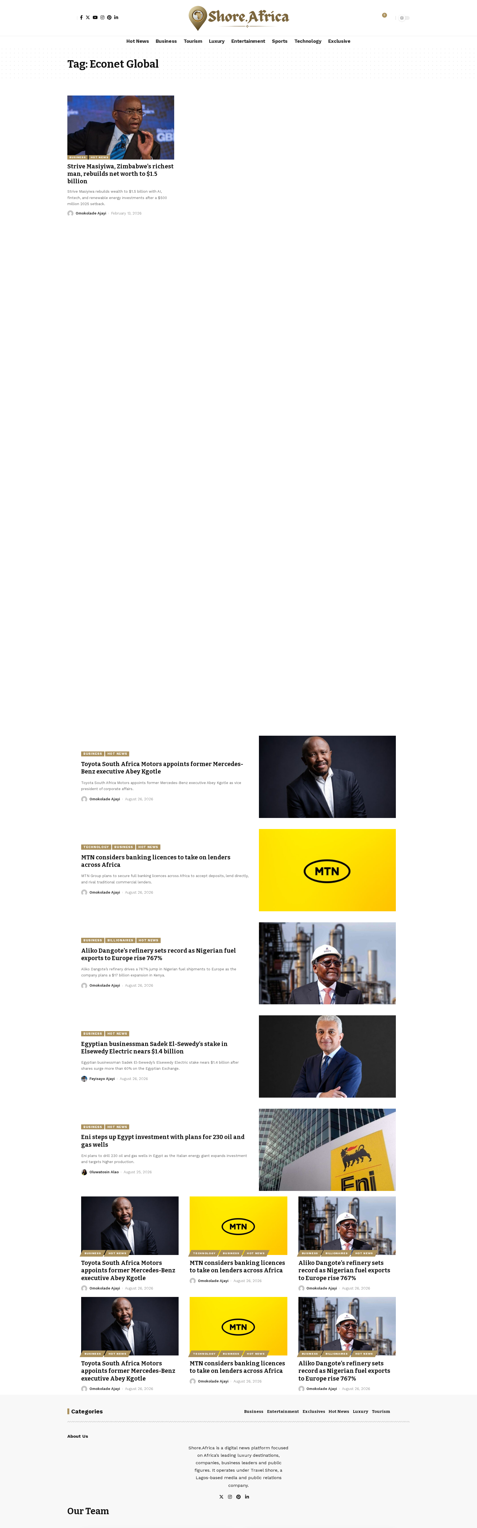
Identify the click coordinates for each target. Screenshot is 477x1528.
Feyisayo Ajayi (102, 1079)
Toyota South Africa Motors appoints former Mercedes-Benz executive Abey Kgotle (128, 1270)
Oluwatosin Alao (104, 1172)
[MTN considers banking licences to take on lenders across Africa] (327, 870)
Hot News (99, 157)
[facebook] (253, 1497)
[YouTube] (95, 17)
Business (77, 157)
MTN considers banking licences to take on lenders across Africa (237, 1266)
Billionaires (120, 940)
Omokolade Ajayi (91, 213)
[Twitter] (87, 17)
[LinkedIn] (116, 17)
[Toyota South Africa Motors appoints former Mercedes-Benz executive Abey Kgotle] (327, 777)
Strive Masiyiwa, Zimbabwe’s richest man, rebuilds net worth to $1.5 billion (120, 174)
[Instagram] (102, 17)
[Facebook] (81, 17)
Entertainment (283, 1411)
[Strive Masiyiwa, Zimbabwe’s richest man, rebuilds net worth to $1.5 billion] (120, 128)
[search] (390, 18)
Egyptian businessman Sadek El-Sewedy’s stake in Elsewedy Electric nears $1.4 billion (154, 1047)
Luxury (360, 1411)
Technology (96, 847)
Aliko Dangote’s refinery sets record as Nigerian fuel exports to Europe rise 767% (158, 954)
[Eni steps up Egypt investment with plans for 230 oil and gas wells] (327, 1150)
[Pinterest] (109, 17)
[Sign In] (72, 18)
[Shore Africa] (238, 18)
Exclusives (314, 1411)
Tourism (381, 1411)
